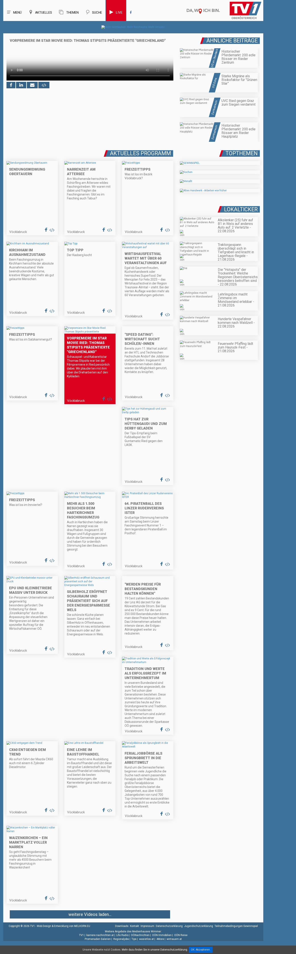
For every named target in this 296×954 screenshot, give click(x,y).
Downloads (121, 926)
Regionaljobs (121, 939)
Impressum (147, 926)
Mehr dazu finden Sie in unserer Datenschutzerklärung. (155, 949)
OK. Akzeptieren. (201, 949)
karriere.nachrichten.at (100, 935)
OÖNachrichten (140, 935)
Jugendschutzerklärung (198, 926)
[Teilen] (32, 85)
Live (119, 13)
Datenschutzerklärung (169, 926)
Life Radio (122, 935)
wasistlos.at (146, 939)
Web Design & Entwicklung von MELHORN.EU (63, 926)
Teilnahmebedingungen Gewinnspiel (236, 926)
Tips (134, 939)
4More (160, 939)
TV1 (81, 935)
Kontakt (134, 926)
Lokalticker (241, 209)
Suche (97, 13)
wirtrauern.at (174, 939)
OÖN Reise (180, 935)
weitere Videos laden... (89, 914)
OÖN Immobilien (162, 935)
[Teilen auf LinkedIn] (21, 85)
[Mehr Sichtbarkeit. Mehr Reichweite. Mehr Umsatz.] (133, 27)
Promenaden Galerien (98, 939)
